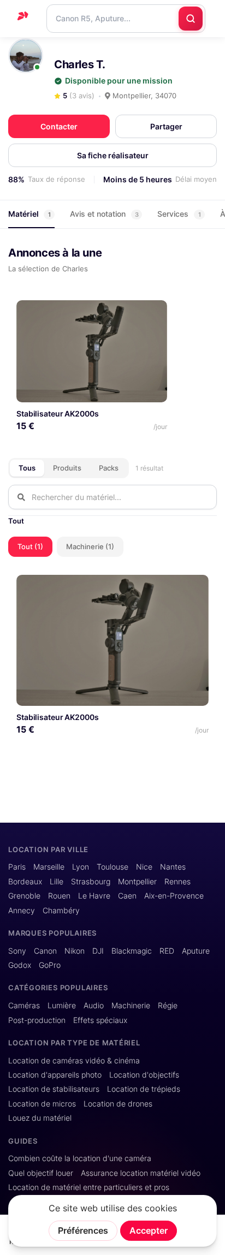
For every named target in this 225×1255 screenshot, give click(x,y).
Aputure (196, 951)
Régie (167, 1005)
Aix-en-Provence (174, 895)
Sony (17, 951)
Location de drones (118, 1103)
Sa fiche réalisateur (113, 155)
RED (166, 951)
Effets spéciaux (100, 1020)
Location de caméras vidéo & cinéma (74, 1060)
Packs (109, 467)
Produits (67, 467)
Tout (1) (30, 546)
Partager (166, 126)
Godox (19, 965)
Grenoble (24, 895)
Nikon (74, 951)
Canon (45, 951)
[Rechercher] (191, 19)
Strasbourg (90, 881)
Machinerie (130, 1005)
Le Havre (94, 895)
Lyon (80, 867)
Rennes (177, 881)
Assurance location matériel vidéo (140, 1173)
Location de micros (42, 1103)
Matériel (29, 213)
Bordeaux (25, 881)
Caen (127, 895)
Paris (17, 867)
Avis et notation (104, 213)
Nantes (173, 867)
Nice (144, 867)
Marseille (48, 867)
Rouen (59, 895)
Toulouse (112, 867)
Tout (16, 520)
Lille (56, 881)
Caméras (24, 1005)
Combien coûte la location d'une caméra (79, 1158)
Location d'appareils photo (55, 1074)
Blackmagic (131, 951)
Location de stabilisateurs (53, 1089)
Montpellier (137, 881)
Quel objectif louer (40, 1173)
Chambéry (61, 910)
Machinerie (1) (90, 546)
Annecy (21, 910)
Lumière (62, 1005)
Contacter (59, 126)
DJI (98, 951)
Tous (27, 467)
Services (179, 213)
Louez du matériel (40, 1118)
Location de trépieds (143, 1089)
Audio (94, 1005)
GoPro (50, 965)
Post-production (37, 1020)
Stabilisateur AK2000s (57, 413)
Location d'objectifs (144, 1074)
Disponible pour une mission (119, 80)
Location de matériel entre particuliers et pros (88, 1187)
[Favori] (154, 312)
